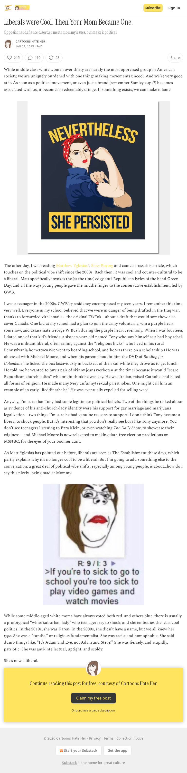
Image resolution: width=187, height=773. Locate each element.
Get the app (117, 750)
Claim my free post (93, 698)
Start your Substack (80, 750)
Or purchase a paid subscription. (93, 710)
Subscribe (153, 8)
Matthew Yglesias (72, 265)
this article (154, 265)
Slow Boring (102, 265)
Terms (108, 738)
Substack (69, 762)
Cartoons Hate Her (30, 41)
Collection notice (129, 738)
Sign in (174, 7)
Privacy (95, 738)
